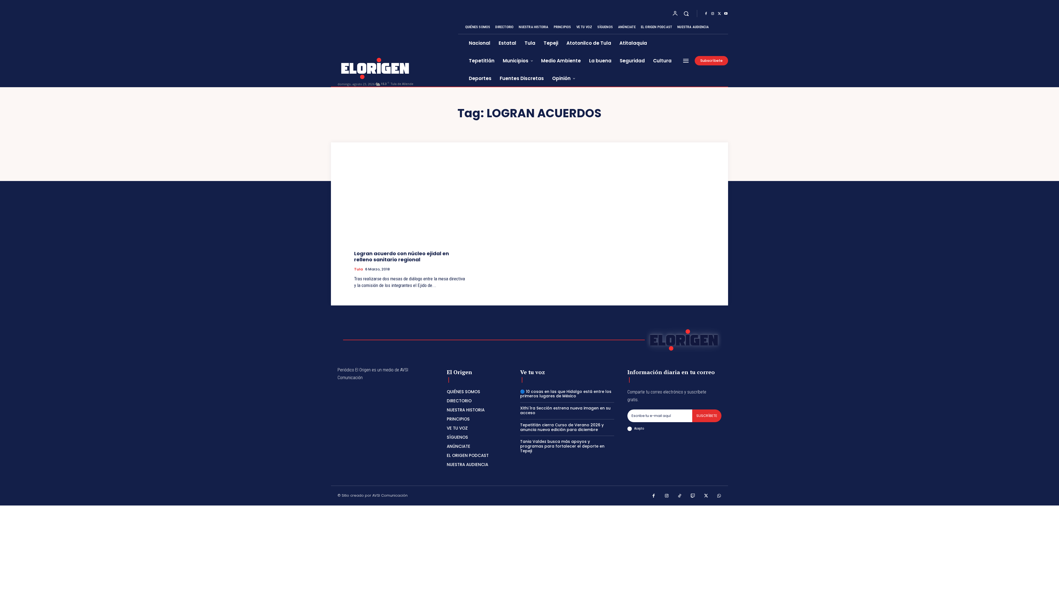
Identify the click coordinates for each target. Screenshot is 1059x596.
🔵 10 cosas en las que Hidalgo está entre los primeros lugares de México (565, 394)
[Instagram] (712, 13)
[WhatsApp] (719, 496)
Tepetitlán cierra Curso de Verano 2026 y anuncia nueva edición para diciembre (562, 427)
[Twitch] (693, 496)
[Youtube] (726, 13)
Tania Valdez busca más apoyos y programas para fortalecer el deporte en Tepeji (562, 446)
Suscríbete (706, 415)
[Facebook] (706, 13)
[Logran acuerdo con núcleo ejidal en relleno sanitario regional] (410, 205)
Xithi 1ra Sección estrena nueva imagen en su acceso (565, 410)
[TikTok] (680, 496)
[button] (686, 13)
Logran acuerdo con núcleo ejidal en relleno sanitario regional (401, 256)
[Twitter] (719, 13)
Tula (358, 269)
